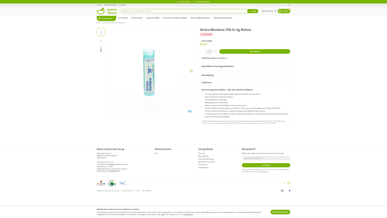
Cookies (137, 191)
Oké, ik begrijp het (280, 212)
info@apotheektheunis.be (117, 164)
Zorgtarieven (203, 167)
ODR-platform (146, 191)
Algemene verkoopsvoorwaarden (108, 191)
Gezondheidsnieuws (110, 5)
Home (99, 23)
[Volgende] (191, 71)
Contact (99, 5)
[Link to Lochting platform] (289, 191)
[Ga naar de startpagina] (107, 11)
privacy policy (263, 171)
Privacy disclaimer (127, 191)
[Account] (275, 11)
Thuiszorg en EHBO (152, 18)
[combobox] (184, 11)
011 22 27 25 (109, 162)
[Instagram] (288, 182)
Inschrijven (266, 165)
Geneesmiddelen (137, 18)
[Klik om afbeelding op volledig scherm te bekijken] (150, 71)
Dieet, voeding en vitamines (200, 18)
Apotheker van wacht (206, 162)
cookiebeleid (188, 214)
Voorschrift (122, 5)
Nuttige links (203, 156)
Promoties (124, 18)
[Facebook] (284, 182)
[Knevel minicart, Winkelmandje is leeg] (280, 11)
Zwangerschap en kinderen (222, 18)
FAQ (156, 153)
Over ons (201, 153)
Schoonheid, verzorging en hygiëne (175, 18)
